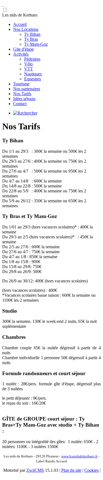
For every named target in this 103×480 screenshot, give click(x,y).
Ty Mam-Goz (36, 44)
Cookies (91, 470)
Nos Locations (25, 29)
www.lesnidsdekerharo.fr (79, 456)
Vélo (28, 64)
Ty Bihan (32, 34)
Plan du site (71, 470)
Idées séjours (24, 98)
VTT (28, 69)
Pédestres (32, 59)
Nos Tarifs (22, 93)
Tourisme (21, 83)
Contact (20, 103)
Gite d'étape (23, 49)
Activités (21, 54)
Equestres (32, 79)
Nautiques (33, 74)
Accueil (20, 24)
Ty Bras (31, 39)
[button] (51, 15)
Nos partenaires (26, 88)
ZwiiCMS (35, 470)
